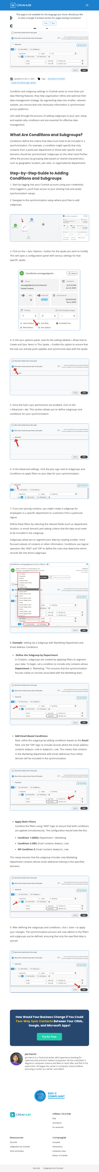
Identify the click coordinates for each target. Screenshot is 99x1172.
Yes (46, 23)
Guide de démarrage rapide (23, 83)
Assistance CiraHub (56, 79)
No (53, 23)
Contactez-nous (59, 1151)
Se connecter (58, 1127)
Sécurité (13, 1142)
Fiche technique (17, 1151)
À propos (56, 1142)
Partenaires (57, 1146)
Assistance (57, 1123)
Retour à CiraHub (59, 1155)
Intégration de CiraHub (20, 1146)
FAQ (54, 1118)
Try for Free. (49, 1036)
